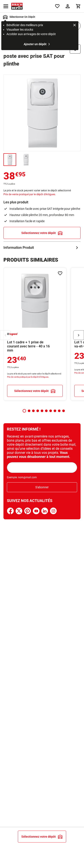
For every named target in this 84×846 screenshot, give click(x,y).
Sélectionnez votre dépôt (38, 233)
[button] (24, 411)
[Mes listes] (57, 6)
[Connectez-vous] (67, 6)
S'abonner (42, 487)
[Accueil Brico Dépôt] (17, 6)
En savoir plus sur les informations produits (42, 248)
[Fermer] (74, 25)
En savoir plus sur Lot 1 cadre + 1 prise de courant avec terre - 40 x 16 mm (35, 334)
